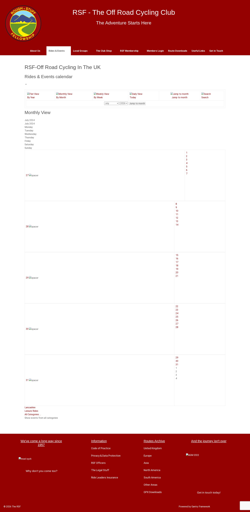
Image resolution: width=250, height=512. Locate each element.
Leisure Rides (31, 411)
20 (177, 272)
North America (152, 470)
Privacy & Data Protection (106, 455)
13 (177, 221)
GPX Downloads (153, 492)
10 (177, 210)
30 (27, 329)
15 (177, 255)
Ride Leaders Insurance (104, 477)
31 (27, 380)
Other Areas (150, 484)
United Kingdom (153, 448)
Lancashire (30, 407)
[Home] (24, 50)
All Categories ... (33, 414)
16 (177, 258)
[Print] (29, 84)
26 (177, 320)
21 (177, 276)
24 (177, 313)
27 (27, 175)
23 (177, 309)
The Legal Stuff (100, 470)
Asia (146, 463)
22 (177, 306)
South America (152, 477)
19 (177, 269)
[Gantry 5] (23, 23)
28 (27, 226)
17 (177, 262)
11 (177, 214)
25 (177, 316)
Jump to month (137, 103)
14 (177, 224)
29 (27, 277)
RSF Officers (98, 463)
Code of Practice (101, 448)
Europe (148, 455)
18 (177, 265)
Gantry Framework (201, 506)
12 (177, 217)
